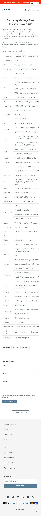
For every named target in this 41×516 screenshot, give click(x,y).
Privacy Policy (9, 452)
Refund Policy (9, 458)
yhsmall (23, 510)
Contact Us (8, 434)
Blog (5, 439)
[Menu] (38, 10)
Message (5, 381)
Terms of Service (10, 468)
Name (4, 365)
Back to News (22, 412)
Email (4, 373)
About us (7, 429)
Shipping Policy (9, 463)
